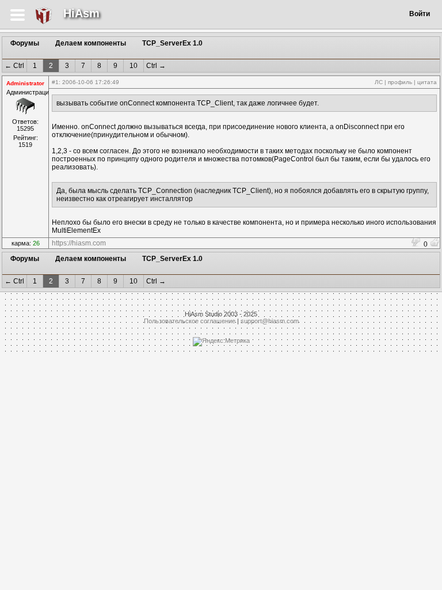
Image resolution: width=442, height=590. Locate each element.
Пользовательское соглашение (189, 320)
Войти (419, 14)
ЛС (379, 82)
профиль (400, 82)
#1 (55, 82)
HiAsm (81, 13)
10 (133, 66)
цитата (427, 82)
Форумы (24, 43)
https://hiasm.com (79, 243)
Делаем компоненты (90, 43)
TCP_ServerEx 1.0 (172, 43)
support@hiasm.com (270, 320)
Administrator (25, 83)
